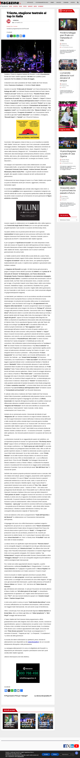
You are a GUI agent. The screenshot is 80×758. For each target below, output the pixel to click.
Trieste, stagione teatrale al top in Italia (26, 14)
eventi (10, 6)
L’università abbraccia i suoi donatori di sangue (67, 77)
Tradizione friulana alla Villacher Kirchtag (44, 726)
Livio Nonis (65, 196)
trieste (20, 6)
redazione (16, 20)
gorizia (35, 6)
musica (25, 6)
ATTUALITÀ (30, 2)
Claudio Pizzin (65, 159)
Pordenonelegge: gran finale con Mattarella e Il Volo (9, 727)
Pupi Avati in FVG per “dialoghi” (17, 696)
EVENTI (73, 2)
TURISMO (66, 2)
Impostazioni (65, 754)
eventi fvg (15, 6)
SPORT (52, 2)
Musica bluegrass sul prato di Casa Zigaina (27, 726)
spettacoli (30, 6)
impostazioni (20, 756)
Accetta (46, 754)
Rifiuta (55, 754)
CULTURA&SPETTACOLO (42, 2)
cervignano (40, 6)
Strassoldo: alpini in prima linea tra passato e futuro (68, 190)
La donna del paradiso (42, 696)
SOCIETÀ (58, 2)
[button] (77, 2)
